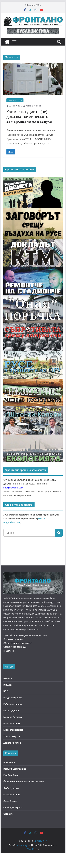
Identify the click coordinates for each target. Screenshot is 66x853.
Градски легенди (15, 100)
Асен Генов (9, 762)
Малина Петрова (12, 716)
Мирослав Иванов (13, 729)
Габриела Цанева (13, 704)
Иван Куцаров (11, 710)
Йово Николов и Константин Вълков (23, 781)
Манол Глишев (11, 723)
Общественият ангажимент (18, 643)
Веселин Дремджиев (14, 768)
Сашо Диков (10, 801)
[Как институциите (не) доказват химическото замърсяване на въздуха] (32, 79)
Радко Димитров (33, 106)
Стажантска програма (15, 646)
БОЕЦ (6, 691)
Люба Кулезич (11, 788)
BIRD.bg (7, 684)
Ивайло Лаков (11, 775)
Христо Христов (12, 742)
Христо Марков (11, 736)
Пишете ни (9, 650)
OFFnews (8, 813)
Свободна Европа (13, 807)
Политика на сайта (13, 639)
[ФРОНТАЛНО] (7, 42)
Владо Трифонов (12, 697)
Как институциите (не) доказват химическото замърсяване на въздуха (29, 116)
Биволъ (7, 678)
